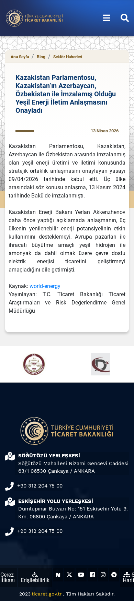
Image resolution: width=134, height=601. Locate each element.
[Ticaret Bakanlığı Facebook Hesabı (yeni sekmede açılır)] (92, 574)
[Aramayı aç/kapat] (124, 18)
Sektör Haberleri (67, 57)
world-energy (45, 286)
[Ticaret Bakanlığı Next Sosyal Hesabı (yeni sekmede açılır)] (58, 574)
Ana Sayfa (20, 57)
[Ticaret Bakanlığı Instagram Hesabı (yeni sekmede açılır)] (103, 574)
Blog (41, 57)
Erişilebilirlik (35, 580)
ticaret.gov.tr (47, 594)
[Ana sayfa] (34, 17)
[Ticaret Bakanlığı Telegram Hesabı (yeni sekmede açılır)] (114, 574)
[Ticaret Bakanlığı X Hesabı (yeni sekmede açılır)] (69, 574)
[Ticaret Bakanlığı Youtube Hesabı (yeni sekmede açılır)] (81, 574)
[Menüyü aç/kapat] (106, 18)
